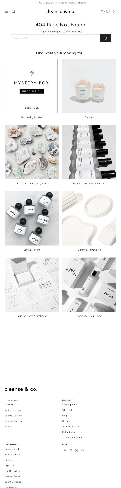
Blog (64, 415)
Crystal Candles (13, 449)
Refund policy (69, 432)
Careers (66, 421)
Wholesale (67, 410)
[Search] (105, 38)
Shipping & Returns (72, 437)
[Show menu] (6, 11)
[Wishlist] (108, 11)
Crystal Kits (11, 465)
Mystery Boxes (12, 476)
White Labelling (13, 410)
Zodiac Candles (13, 454)
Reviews (9, 404)
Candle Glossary (13, 415)
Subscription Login (14, 421)
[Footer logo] (23, 389)
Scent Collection (13, 482)
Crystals (9, 460)
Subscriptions (69, 404)
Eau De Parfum (12, 471)
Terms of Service (71, 426)
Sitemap (9, 426)
